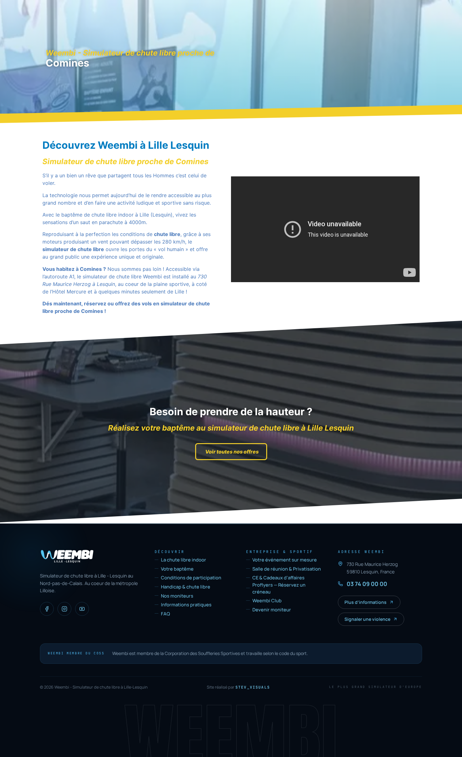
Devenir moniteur (271, 609)
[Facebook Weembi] (47, 609)
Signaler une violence (367, 619)
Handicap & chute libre (185, 586)
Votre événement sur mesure (284, 559)
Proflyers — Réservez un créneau (278, 588)
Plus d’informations (365, 602)
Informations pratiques (186, 604)
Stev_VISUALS (252, 687)
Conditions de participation (191, 577)
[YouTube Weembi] (82, 609)
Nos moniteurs (177, 596)
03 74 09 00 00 (367, 584)
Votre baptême (177, 569)
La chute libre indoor (183, 559)
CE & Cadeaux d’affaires (278, 577)
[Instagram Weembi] (64, 609)
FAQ (165, 613)
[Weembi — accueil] (67, 556)
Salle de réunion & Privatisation (286, 569)
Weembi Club (267, 600)
